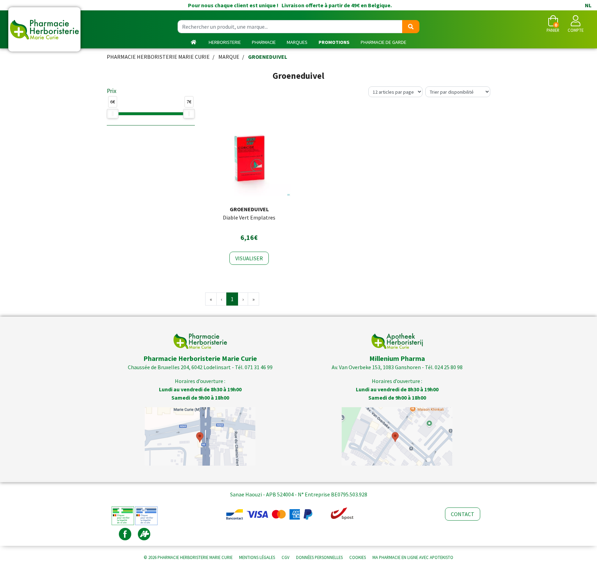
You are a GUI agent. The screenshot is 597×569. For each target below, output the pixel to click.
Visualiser (249, 258)
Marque (228, 56)
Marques (297, 42)
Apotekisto (412, 557)
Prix (111, 91)
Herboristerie (225, 42)
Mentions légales (257, 557)
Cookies (357, 557)
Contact (462, 514)
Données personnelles (319, 557)
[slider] (113, 114)
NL (588, 5)
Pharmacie (264, 42)
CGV (286, 557)
